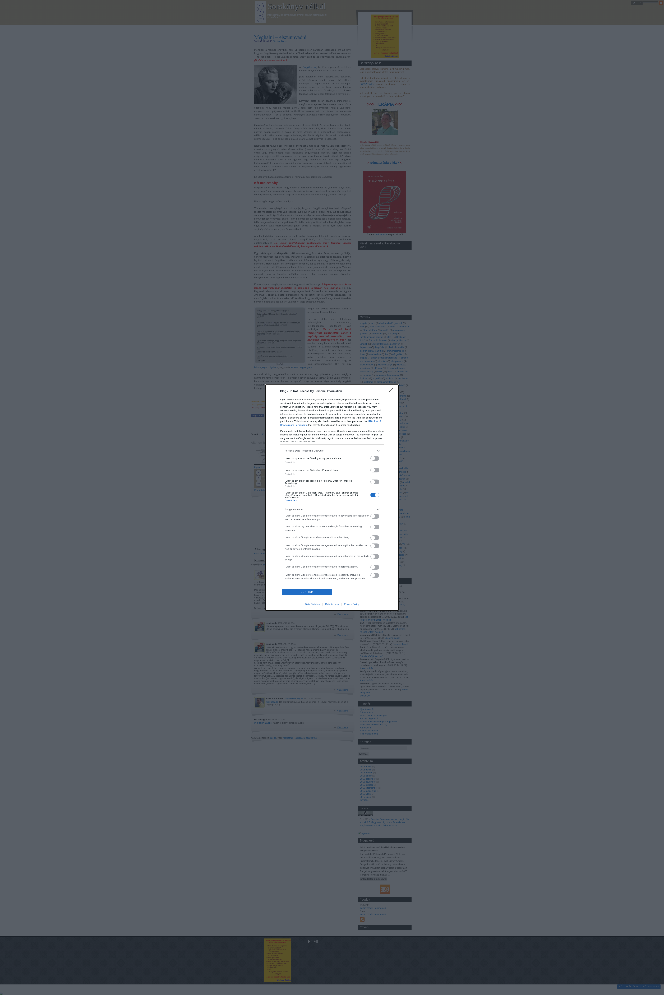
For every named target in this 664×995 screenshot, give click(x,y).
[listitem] (332, 451)
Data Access (332, 604)
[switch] (374, 458)
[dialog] (332, 498)
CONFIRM (307, 592)
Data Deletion (312, 604)
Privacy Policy (351, 604)
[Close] (392, 391)
